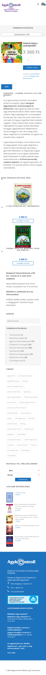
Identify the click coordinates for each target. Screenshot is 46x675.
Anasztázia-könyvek (25, 376)
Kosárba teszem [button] (23, 221)
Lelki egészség (34, 76)
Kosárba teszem (31, 67)
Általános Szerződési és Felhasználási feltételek (23, 572)
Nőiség (22, 424)
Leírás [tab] (7, 87)
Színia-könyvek (22, 445)
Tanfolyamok (14, 335)
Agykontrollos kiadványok (20, 341)
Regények (10, 434)
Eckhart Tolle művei (13, 392)
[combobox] (23, 34)
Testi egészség (12, 450)
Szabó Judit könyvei (14, 440)
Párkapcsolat (28, 429)
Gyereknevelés (12, 413)
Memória (31, 418)
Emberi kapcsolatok (30, 397)
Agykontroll (11, 376)
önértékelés (11, 456)
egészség (27, 392)
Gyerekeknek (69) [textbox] (28, 34)
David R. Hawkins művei (15, 386)
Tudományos (25, 450)
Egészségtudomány (14, 397)
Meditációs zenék (16, 357)
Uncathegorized (16, 360)
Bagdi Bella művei (13, 381)
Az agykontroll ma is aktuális (18, 643)
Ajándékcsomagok (16, 338)
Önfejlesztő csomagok (18, 344)
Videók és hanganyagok (19, 354)
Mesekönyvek (28, 78)
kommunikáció (26, 413)
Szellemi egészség (30, 440)
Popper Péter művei (14, 429)
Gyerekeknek (35, 74)
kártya (9, 418)
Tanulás (33, 445)
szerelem (10, 445)
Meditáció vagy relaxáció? (17, 614)
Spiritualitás (22, 434)
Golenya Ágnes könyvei (27, 402)
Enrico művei (11, 402)
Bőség (25, 381)
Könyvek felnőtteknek (18, 348)
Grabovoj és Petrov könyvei (16, 408)
